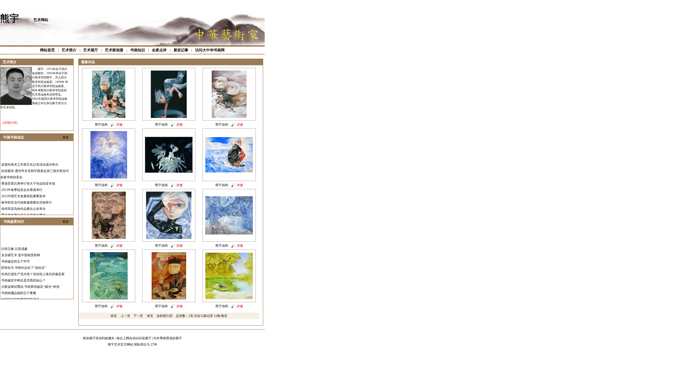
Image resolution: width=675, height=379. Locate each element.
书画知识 (137, 50)
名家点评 (159, 50)
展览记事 (180, 50)
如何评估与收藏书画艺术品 (20, 295)
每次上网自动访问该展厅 (134, 338)
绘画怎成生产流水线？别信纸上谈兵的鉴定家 (33, 269)
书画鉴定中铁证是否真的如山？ (23, 276)
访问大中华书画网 (210, 50)
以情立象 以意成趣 (14, 244)
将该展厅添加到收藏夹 (98, 338)
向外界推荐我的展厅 (167, 338)
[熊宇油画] (108, 117)
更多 (65, 137)
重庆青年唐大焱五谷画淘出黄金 (23, 210)
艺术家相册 (114, 50)
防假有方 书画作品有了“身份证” (23, 263)
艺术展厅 (90, 50)
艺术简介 (69, 50)
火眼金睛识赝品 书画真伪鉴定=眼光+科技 (30, 282)
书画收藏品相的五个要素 (18, 288)
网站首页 (47, 50)
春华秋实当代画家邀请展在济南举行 (26, 198)
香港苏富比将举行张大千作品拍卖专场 (28, 179)
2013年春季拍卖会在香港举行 (21, 185)
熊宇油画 (101, 124)
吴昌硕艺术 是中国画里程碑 (20, 250)
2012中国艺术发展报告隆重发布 (23, 191)
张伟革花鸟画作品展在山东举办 (23, 204)
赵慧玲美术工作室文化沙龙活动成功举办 (29, 160)
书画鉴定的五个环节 (15, 257)
